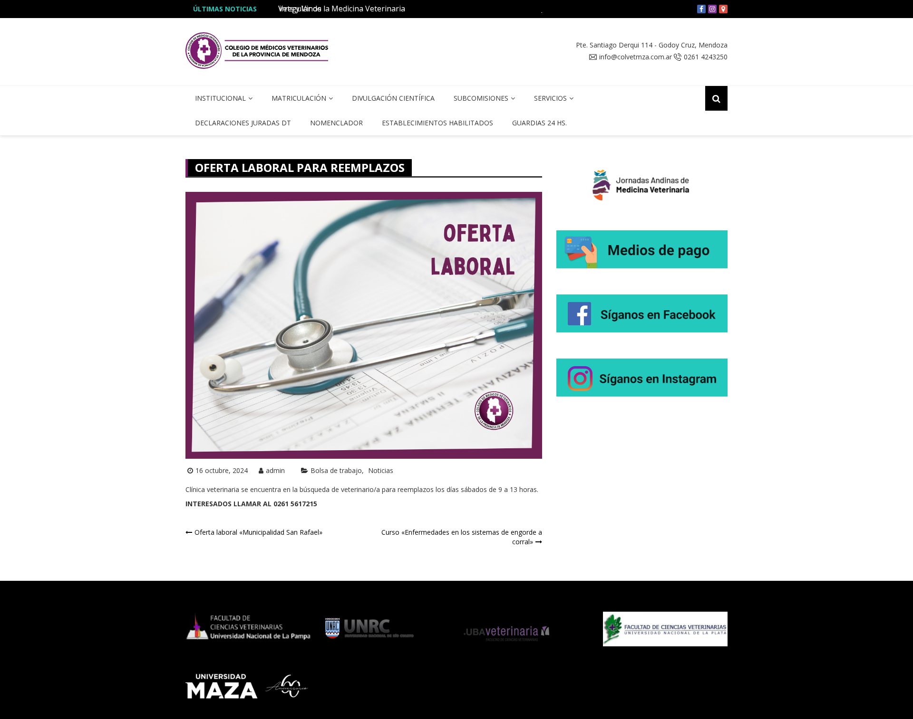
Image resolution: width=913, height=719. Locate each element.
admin (275, 470)
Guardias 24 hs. (539, 122)
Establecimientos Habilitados (437, 122)
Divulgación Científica (393, 98)
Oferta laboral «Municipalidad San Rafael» (258, 532)
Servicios (550, 98)
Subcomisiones (481, 98)
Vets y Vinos (299, 8)
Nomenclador (336, 122)
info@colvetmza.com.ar (635, 57)
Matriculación (299, 98)
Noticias (380, 470)
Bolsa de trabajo (336, 470)
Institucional (220, 98)
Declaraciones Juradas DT (243, 122)
